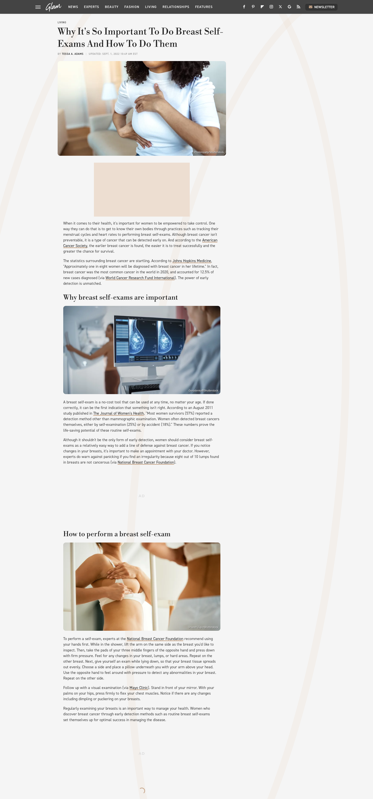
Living (151, 7)
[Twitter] (280, 8)
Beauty (112, 7)
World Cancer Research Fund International (140, 277)
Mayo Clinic (139, 687)
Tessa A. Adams (73, 54)
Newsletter (324, 7)
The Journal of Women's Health (118, 413)
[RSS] (298, 8)
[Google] (289, 8)
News (73, 7)
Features (204, 7)
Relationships (176, 7)
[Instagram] (271, 8)
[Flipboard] (262, 8)
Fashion (131, 7)
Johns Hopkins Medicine (191, 260)
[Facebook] (244, 8)
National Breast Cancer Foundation (146, 462)
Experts (91, 7)
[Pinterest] (253, 8)
